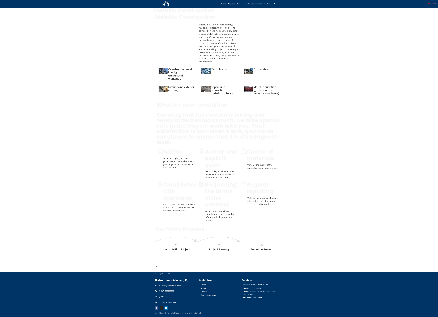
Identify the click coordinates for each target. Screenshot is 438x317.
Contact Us (270, 4)
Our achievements (254, 4)
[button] (241, 3)
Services (240, 4)
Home (223, 4)
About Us (231, 4)
